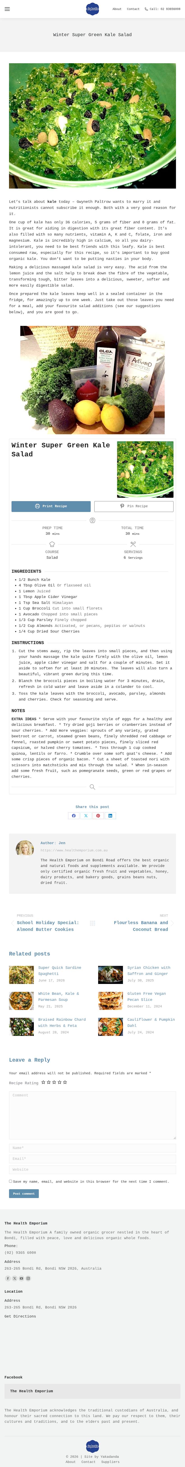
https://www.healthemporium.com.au (74, 851)
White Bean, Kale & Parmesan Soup (58, 997)
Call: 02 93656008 (165, 9)
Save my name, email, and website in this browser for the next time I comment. (91, 1182)
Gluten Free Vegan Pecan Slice (146, 997)
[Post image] (21, 975)
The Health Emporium (31, 1391)
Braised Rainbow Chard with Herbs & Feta (62, 1023)
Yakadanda (110, 1457)
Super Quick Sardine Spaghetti (59, 971)
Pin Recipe (136, 506)
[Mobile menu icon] (7, 9)
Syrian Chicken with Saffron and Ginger (148, 971)
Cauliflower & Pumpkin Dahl (151, 1023)
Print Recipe (54, 506)
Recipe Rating (23, 1083)
